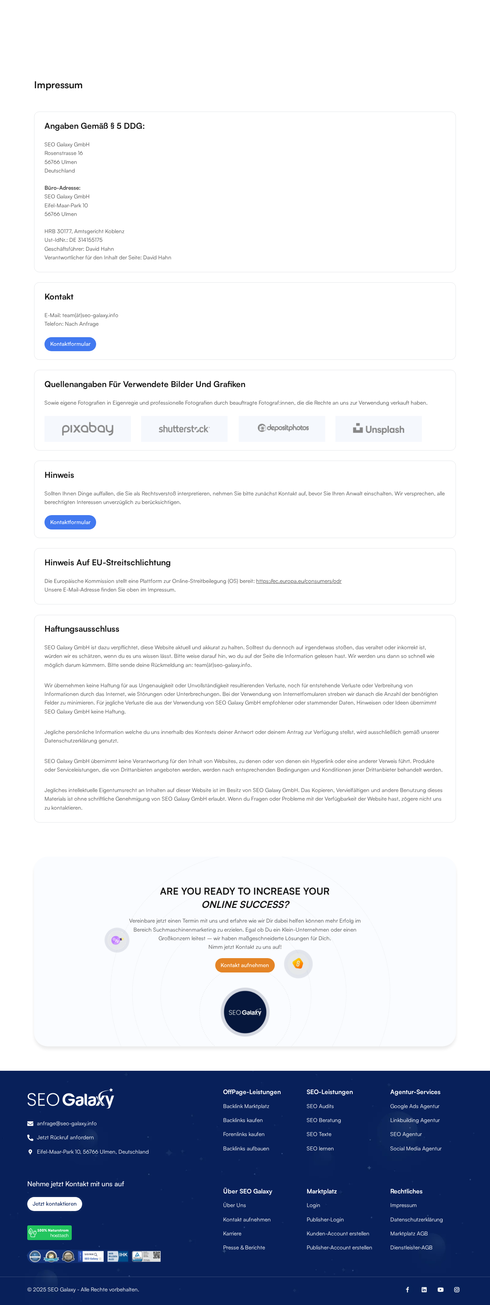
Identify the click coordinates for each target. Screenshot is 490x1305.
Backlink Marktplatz (246, 1106)
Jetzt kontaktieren (55, 1203)
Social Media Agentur (416, 1148)
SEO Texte (319, 1134)
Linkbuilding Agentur (415, 1120)
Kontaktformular (70, 343)
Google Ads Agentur (414, 1106)
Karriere (232, 1233)
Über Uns (234, 1205)
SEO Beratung (324, 1120)
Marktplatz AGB (409, 1233)
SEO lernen (320, 1148)
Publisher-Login (325, 1219)
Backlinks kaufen (243, 1120)
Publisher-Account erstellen (339, 1247)
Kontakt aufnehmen (245, 965)
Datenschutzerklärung (416, 1219)
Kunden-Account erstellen (338, 1233)
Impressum (403, 1205)
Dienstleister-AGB (411, 1247)
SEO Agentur (406, 1134)
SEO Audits (320, 1106)
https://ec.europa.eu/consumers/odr (298, 581)
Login (313, 1205)
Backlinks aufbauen (246, 1148)
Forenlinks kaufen (244, 1134)
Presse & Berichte (244, 1247)
